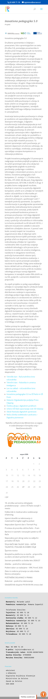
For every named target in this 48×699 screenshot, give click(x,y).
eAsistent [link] (10, 671)
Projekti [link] (7, 24)
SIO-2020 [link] (10, 684)
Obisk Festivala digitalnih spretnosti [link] (21, 411)
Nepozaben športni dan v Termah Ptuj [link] (21, 524)
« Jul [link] (6, 497)
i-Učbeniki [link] (11, 673)
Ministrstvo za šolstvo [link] (17, 679)
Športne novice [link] (11, 550)
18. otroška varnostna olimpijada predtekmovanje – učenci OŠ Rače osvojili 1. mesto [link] (23, 506)
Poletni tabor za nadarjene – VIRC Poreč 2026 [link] (24, 567)
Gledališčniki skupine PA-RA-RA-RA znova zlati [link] (24, 584)
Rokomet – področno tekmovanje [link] (19, 581)
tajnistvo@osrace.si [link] (24, 650)
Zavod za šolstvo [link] (14, 681)
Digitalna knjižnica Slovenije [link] (20, 676)
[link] (7, 9)
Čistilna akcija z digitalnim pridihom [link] (21, 406)
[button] (41, 10)
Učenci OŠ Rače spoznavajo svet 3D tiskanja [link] (25, 409)
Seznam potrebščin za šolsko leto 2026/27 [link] (22, 560)
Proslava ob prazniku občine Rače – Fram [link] (22, 528)
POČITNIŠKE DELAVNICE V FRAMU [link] (19, 577)
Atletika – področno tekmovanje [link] (18, 564)
